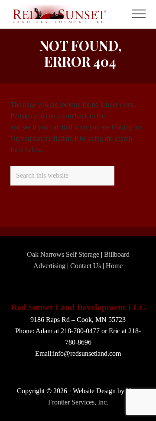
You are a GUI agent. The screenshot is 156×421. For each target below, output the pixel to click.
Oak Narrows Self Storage (63, 254)
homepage (121, 115)
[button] (139, 14)
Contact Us (85, 265)
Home (114, 265)
